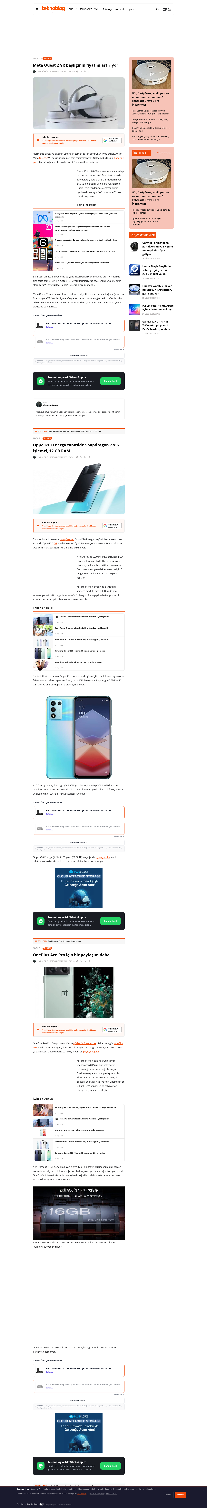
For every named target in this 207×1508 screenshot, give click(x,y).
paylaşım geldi (91, 1051)
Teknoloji (47, 58)
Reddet (168, 1495)
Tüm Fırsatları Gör (77, 355)
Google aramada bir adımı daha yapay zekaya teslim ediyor (150, 121)
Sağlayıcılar (82, 1493)
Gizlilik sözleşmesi (97, 1493)
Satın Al (49, 327)
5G (55, 543)
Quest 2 (43, 158)
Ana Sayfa (36, 58)
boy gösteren (67, 539)
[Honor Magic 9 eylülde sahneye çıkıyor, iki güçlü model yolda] (134, 270)
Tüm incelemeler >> (164, 153)
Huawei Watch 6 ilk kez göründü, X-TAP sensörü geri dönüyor (157, 289)
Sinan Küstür (42, 71)
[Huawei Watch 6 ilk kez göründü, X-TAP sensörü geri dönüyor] (134, 289)
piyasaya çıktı (102, 857)
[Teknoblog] (53, 9)
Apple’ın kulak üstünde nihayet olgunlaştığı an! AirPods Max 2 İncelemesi (146, 221)
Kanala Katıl (110, 381)
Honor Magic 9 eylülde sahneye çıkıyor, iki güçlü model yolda (156, 270)
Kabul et (180, 1495)
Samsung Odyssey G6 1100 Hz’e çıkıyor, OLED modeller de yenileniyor (150, 138)
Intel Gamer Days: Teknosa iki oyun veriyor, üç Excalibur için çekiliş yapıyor (150, 112)
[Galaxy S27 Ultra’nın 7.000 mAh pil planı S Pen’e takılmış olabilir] (134, 325)
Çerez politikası (111, 1493)
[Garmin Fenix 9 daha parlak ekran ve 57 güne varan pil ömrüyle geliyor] (134, 246)
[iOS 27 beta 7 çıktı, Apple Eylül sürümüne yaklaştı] (134, 309)
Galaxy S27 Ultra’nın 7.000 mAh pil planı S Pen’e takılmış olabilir (156, 325)
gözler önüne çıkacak (84, 1043)
